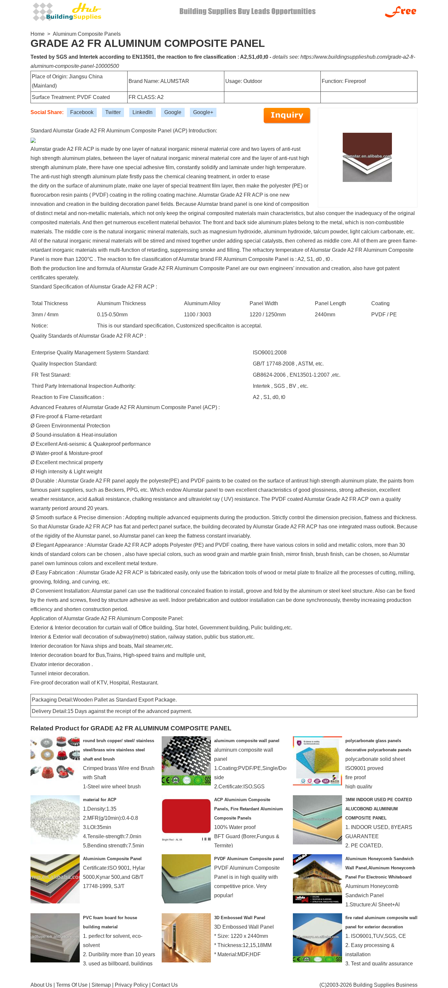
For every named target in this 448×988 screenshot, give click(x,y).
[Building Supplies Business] (67, 11)
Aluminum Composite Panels (87, 34)
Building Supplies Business (385, 985)
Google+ (203, 112)
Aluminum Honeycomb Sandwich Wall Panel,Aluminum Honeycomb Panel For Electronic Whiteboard (380, 867)
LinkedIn (142, 112)
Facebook (81, 112)
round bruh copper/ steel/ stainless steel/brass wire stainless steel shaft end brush (118, 749)
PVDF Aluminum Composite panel (249, 858)
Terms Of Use (72, 985)
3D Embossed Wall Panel (239, 917)
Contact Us (165, 985)
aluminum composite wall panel (246, 740)
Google (172, 112)
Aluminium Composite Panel (112, 858)
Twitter (113, 112)
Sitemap (101, 985)
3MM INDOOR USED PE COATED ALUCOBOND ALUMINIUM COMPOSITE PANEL (378, 808)
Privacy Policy (131, 985)
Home (38, 34)
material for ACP (99, 799)
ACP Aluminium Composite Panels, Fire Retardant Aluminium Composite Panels (248, 808)
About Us (41, 985)
